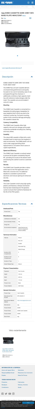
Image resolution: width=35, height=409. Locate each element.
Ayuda (19, 387)
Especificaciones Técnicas (14, 204)
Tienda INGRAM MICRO (9, 379)
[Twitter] (6, 394)
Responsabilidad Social (8, 372)
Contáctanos (5, 387)
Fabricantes (21, 382)
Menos (24, 15)
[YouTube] (9, 394)
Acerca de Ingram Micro (8, 370)
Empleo (4, 375)
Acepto (28, 402)
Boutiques (4, 384)
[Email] (30, 18)
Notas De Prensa (22, 375)
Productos (4, 382)
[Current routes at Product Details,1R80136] (8, 341)
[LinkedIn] (13, 394)
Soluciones (21, 370)
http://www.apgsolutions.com (24, 300)
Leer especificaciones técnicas (11, 68)
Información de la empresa (11, 367)
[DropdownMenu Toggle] (32, 2)
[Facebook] (3, 394)
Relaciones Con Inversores (25, 372)
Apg (5, 18)
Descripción (7, 76)
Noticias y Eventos (23, 384)
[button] (28, 2)
